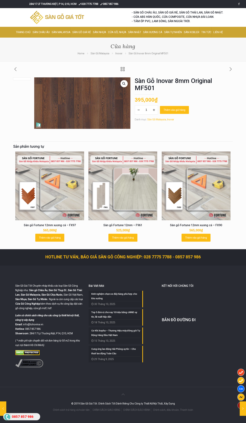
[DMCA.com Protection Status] (27, 354)
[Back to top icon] (123, 394)
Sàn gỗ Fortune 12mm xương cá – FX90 (196, 225)
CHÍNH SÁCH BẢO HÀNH (136, 409)
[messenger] (241, 397)
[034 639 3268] (241, 380)
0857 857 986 (110, 4)
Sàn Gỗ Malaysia (100, 53)
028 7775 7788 (89, 4)
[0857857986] (241, 389)
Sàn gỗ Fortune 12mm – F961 (122, 225)
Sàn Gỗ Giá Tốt (23, 285)
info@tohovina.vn (33, 324)
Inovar (118, 53)
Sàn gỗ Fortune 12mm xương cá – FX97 (50, 225)
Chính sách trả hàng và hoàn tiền (71, 409)
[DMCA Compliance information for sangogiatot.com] (29, 366)
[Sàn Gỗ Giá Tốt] (57, 17)
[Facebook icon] (239, 4)
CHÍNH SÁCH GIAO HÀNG (106, 409)
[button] (124, 83)
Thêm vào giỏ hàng (174, 109)
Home (81, 53)
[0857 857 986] (241, 372)
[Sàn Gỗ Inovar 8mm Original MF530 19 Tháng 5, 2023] (243, 408)
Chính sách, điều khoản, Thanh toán (173, 409)
